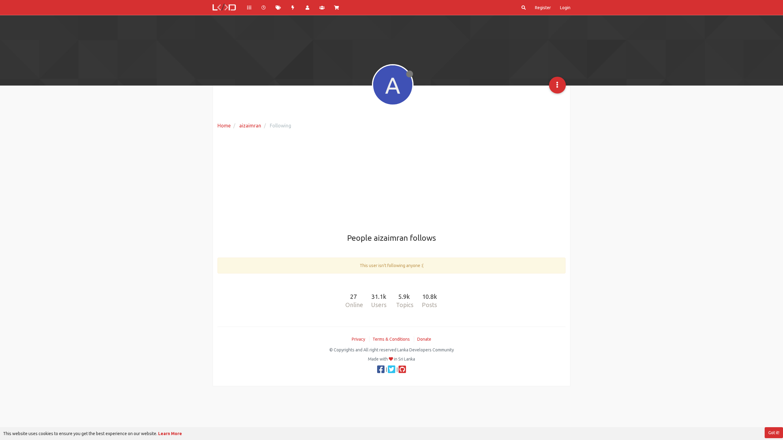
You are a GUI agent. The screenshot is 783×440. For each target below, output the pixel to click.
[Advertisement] (391, 182)
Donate (424, 339)
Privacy (358, 339)
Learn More (170, 433)
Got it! (773, 432)
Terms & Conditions (391, 339)
